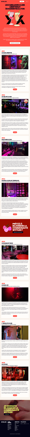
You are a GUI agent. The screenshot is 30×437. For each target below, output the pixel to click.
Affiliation (16, 428)
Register (22, 1)
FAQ (15, 424)
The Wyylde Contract (9, 428)
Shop (8, 429)
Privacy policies (16, 427)
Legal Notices (17, 425)
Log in (26, 1)
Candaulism (9, 424)
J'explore (15, 89)
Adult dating (9, 424)
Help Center (17, 423)
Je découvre (7, 414)
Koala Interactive (16, 429)
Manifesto (9, 427)
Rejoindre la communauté (18, 232)
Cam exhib (9, 426)
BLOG (21, 423)
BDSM (8, 425)
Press (15, 430)
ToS (15, 424)
